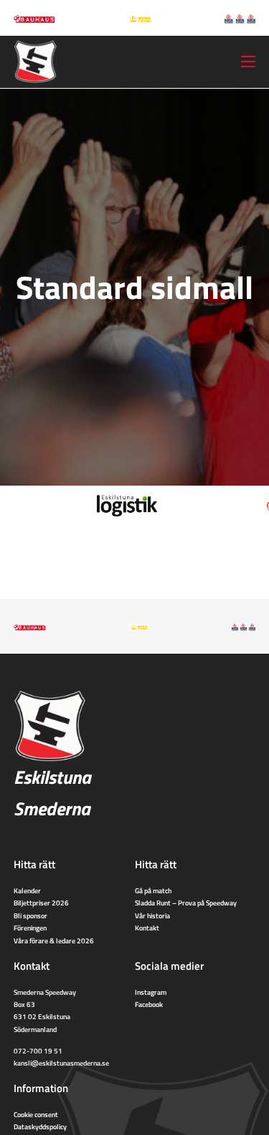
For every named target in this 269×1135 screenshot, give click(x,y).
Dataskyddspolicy (40, 1126)
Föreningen (30, 927)
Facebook (149, 1004)
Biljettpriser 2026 (41, 902)
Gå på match (153, 890)
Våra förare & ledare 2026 (54, 940)
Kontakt (147, 927)
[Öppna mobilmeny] (248, 61)
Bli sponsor (30, 915)
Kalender (27, 890)
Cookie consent (36, 1114)
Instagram (150, 992)
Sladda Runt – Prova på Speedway (186, 902)
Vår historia (152, 915)
